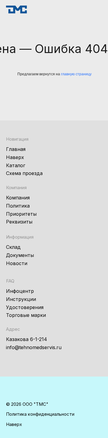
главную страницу (76, 74)
